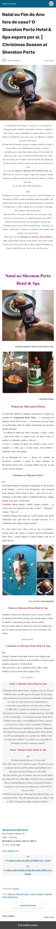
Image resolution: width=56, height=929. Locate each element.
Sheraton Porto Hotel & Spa (15, 829)
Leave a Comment (28, 905)
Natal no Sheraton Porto (18, 894)
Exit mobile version (28, 925)
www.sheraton (8, 850)
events (16, 888)
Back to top (49, 917)
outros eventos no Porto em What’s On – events (29, 860)
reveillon (39, 894)
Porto (32, 894)
